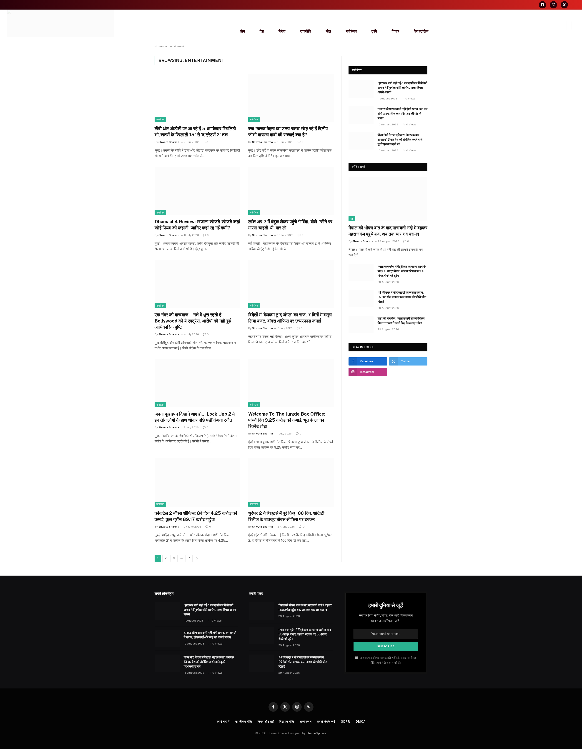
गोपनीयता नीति (243, 721)
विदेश (281, 31)
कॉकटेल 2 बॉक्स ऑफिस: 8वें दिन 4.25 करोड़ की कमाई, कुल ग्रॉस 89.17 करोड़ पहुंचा (196, 516)
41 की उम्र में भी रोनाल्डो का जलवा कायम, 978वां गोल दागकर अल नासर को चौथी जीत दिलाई (402, 297)
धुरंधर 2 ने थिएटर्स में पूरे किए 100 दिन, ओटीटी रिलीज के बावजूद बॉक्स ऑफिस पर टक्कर (286, 516)
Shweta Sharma (168, 142)
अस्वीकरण (306, 721)
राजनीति (305, 31)
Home (159, 46)
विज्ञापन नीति (286, 721)
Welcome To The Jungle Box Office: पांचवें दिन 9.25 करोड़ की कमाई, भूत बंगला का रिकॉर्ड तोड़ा (286, 420)
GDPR (345, 721)
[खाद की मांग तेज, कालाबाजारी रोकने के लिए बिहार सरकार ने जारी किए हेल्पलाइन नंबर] (361, 324)
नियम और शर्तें (266, 721)
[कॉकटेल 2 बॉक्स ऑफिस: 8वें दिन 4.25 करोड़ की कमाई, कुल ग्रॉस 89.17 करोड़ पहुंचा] (197, 482)
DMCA (361, 721)
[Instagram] (553, 4)
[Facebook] (542, 4)
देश (262, 31)
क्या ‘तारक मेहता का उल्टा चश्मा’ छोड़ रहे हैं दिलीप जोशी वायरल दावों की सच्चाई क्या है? (288, 131)
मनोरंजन (351, 31)
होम (242, 31)
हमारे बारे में (223, 721)
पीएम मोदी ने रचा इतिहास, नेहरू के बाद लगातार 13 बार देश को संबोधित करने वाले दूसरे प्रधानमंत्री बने (400, 139)
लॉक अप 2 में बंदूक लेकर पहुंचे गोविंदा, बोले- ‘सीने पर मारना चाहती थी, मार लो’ (290, 225)
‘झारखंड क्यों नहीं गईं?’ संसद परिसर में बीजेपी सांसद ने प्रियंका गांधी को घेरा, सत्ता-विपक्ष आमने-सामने (402, 87)
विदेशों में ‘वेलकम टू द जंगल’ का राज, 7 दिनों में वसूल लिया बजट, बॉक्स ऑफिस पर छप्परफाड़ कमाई (290, 318)
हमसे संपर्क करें (326, 721)
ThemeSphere (316, 733)
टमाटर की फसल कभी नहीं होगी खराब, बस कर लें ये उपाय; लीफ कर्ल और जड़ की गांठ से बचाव (402, 113)
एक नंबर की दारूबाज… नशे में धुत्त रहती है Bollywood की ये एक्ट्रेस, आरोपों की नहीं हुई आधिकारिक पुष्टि (193, 321)
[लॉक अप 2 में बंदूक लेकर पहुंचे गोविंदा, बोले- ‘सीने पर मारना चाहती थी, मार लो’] (291, 191)
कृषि (374, 31)
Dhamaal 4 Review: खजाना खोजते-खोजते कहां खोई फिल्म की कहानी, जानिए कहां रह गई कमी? (197, 225)
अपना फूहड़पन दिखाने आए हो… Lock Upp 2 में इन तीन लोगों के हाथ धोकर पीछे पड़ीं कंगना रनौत (195, 417)
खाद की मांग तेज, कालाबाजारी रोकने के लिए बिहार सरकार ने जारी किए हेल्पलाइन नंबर (401, 321)
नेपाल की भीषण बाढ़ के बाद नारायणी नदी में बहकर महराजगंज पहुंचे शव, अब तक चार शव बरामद (388, 231)
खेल (328, 31)
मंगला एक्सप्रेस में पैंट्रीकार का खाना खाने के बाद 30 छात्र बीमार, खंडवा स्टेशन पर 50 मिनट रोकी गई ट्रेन (402, 271)
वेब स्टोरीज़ (421, 31)
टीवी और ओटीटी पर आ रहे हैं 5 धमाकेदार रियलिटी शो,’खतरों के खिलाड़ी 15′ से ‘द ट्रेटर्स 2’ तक (195, 131)
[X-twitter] (564, 4)
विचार (395, 31)
